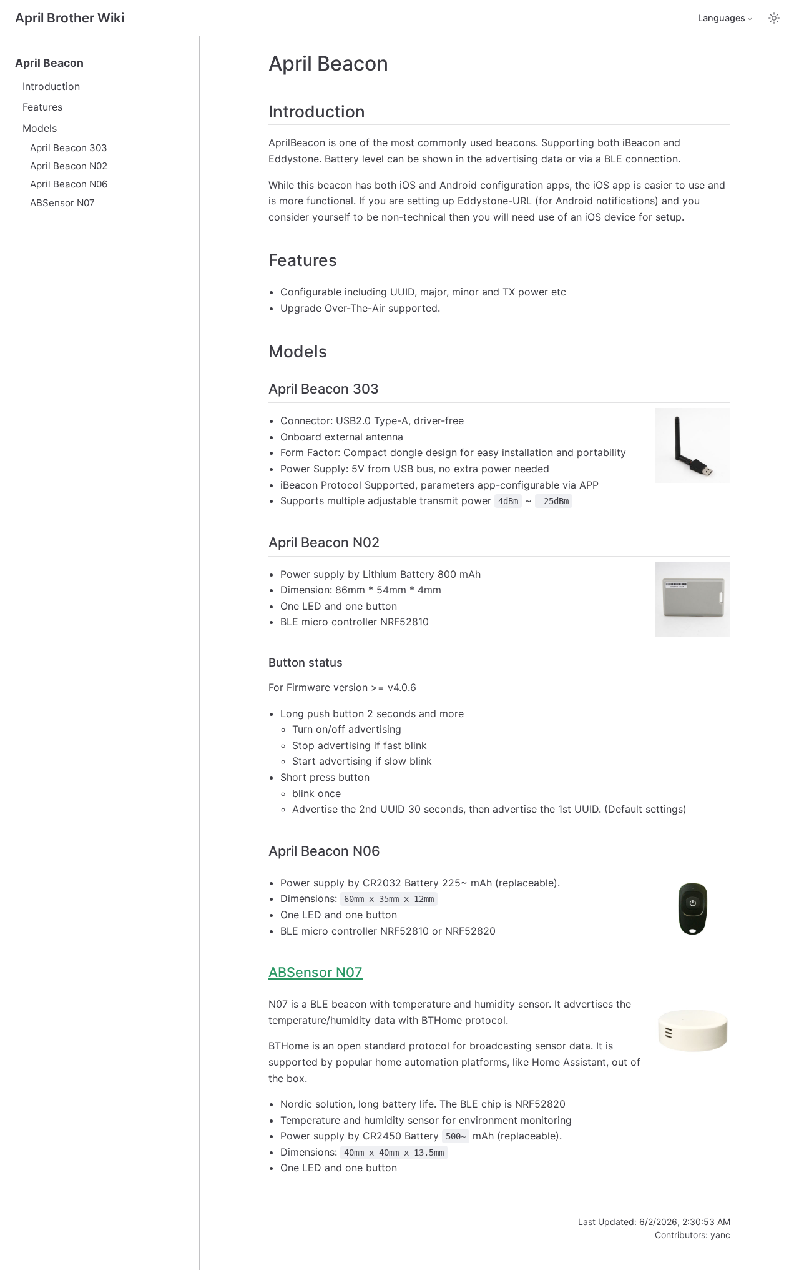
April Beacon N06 (68, 184)
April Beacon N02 (68, 166)
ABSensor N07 (62, 203)
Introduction (51, 86)
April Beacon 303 (68, 148)
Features (42, 107)
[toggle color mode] (774, 18)
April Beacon (49, 62)
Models (39, 128)
